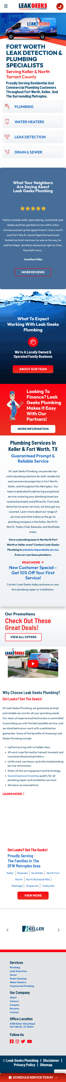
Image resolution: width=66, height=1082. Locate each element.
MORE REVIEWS (33, 272)
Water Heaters (18, 982)
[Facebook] (12, 1042)
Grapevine (32, 885)
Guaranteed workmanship (23, 775)
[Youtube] (29, 1042)
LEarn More (13, 794)
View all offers (23, 637)
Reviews (14, 1008)
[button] (8, 929)
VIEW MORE (33, 896)
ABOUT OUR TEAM (33, 369)
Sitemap (46, 1064)
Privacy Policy (24, 1064)
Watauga (17, 885)
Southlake (37, 873)
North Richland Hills (38, 879)
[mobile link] (59, 6)
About (13, 997)
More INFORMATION (33, 429)
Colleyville (48, 885)
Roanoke (22, 873)
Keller (10, 873)
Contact (14, 1012)
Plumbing (15, 967)
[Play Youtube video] (33, 664)
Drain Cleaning (18, 978)
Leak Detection (18, 971)
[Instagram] (17, 1042)
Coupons (14, 1004)
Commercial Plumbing (22, 985)
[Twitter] (23, 1042)
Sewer (13, 974)
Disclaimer (51, 1060)
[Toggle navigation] (7, 7)
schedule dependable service (41, 549)
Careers (14, 1001)
